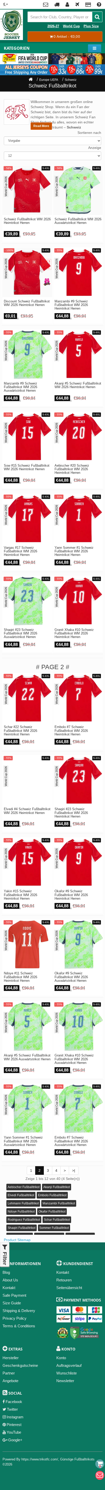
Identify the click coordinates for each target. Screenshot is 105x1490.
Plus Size (91, 26)
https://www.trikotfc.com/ (39, 1459)
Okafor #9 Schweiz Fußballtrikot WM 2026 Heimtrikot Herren (71, 894)
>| (73, 1170)
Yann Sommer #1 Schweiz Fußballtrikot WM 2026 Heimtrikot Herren (74, 551)
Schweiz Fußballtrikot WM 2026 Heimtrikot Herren (27, 221)
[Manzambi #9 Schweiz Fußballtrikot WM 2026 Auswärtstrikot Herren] (27, 354)
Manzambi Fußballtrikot (59, 1203)
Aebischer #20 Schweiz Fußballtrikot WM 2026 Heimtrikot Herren (72, 469)
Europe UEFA (48, 80)
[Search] (97, 16)
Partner (9, 1373)
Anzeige (94, 148)
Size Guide (12, 1303)
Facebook (14, 1401)
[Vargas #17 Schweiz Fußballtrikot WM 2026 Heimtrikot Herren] (27, 518)
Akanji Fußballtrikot (56, 1187)
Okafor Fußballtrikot (51, 1211)
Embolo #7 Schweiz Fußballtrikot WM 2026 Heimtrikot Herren (71, 730)
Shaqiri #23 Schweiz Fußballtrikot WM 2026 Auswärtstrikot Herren (20, 633)
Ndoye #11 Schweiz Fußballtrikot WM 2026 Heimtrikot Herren (20, 977)
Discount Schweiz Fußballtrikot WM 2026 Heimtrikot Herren (27, 303)
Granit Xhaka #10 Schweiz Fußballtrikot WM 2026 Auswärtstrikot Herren (74, 1059)
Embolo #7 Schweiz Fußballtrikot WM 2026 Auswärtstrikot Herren (71, 1141)
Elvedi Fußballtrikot (21, 1195)
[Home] (31, 80)
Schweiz (70, 80)
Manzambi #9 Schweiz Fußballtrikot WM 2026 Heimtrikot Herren (71, 305)
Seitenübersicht (69, 1287)
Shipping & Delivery (19, 1310)
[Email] (99, 1475)
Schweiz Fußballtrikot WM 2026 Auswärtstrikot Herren (78, 221)
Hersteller (11, 1358)
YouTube (14, 1432)
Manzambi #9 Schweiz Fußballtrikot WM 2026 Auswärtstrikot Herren (20, 387)
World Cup (71, 26)
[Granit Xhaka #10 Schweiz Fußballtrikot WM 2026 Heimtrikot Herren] (78, 601)
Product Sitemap (17, 1240)
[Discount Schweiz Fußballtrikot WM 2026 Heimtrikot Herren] (27, 272)
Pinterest (14, 1424)
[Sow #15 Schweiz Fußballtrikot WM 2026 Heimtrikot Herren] (27, 436)
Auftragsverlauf (69, 1365)
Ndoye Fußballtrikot (21, 1211)
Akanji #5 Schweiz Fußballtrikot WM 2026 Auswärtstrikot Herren (27, 1057)
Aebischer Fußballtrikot (24, 1187)
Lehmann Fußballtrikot (23, 1203)
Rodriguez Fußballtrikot (24, 1219)
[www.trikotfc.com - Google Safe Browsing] (84, 1332)
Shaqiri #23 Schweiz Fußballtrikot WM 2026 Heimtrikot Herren (71, 812)
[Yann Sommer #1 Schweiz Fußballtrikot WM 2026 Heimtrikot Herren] (78, 518)
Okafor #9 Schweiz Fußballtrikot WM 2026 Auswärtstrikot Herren (71, 977)
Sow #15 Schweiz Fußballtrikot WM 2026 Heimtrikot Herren (26, 467)
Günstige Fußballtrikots (77, 1459)
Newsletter (65, 1381)
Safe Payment (14, 1295)
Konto (61, 1358)
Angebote (10, 1381)
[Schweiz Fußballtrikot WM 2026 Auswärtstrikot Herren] (78, 190)
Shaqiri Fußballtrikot (21, 1228)
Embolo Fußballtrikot (52, 1195)
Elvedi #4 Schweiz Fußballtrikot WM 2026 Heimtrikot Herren (27, 810)
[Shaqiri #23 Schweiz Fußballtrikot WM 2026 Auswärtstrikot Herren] (27, 601)
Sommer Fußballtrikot (54, 1228)
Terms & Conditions (19, 1326)
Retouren (64, 1280)
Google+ (15, 1440)
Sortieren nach (89, 133)
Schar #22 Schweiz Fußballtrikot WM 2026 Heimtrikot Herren (20, 730)
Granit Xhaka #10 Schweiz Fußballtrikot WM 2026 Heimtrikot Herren (74, 633)
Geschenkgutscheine (20, 1365)
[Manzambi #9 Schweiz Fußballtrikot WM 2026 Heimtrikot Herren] (78, 272)
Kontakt (9, 1287)
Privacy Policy (15, 1318)
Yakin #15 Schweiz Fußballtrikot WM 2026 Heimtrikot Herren (20, 894)
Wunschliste (66, 1373)
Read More (41, 126)
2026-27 (53, 26)
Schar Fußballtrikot (57, 1219)
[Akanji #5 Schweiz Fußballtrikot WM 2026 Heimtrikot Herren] (78, 354)
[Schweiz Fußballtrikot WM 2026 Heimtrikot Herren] (27, 190)
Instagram (15, 1417)
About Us (10, 1280)
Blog (6, 1272)
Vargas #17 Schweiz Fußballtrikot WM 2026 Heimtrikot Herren (20, 551)
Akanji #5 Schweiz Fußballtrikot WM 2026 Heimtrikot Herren (78, 385)
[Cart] (99, 1463)
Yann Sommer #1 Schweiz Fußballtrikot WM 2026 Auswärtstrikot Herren (23, 1141)
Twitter (12, 1409)
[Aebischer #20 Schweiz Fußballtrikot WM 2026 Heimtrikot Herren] (78, 436)
